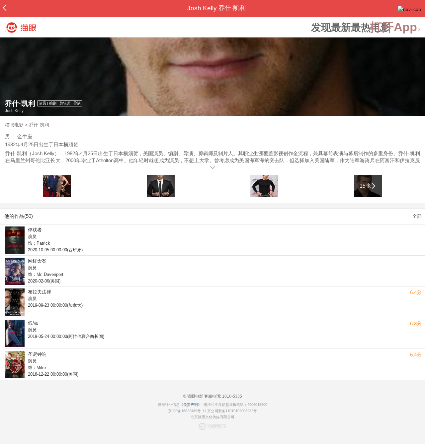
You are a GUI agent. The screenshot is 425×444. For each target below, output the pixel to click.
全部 (417, 216)
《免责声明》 (191, 405)
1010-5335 (231, 396)
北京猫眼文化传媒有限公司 (212, 417)
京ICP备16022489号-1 (186, 411)
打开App (393, 27)
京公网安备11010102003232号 (232, 411)
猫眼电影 (14, 124)
